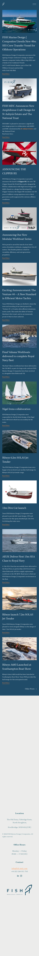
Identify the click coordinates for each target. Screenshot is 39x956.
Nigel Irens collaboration (16, 409)
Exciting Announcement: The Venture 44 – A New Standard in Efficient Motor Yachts (19, 294)
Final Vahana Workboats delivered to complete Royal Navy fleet (18, 356)
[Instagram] (21, 876)
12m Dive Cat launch (14, 508)
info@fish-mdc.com (20, 868)
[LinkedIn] (18, 876)
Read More (6, 74)
